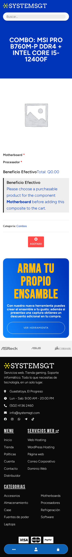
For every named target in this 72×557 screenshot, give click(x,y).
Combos (21, 226)
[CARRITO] (58, 549)
